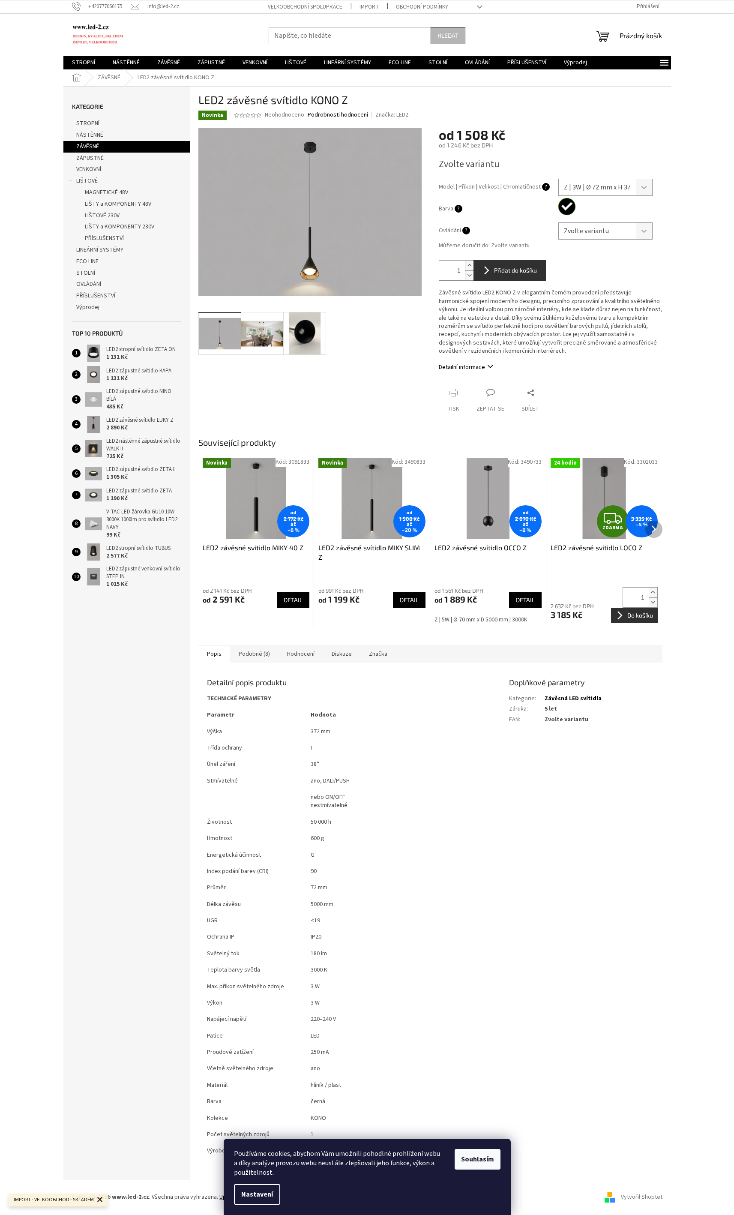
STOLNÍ (85, 273)
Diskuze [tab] (342, 654)
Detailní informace (462, 367)
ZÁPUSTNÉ (90, 158)
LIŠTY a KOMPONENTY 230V (119, 226)
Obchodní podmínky (422, 7)
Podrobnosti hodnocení (338, 115)
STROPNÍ (87, 123)
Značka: (391, 115)
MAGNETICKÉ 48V (106, 192)
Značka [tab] (378, 654)
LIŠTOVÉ (87, 181)
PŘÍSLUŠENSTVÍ (104, 238)
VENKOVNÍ (88, 169)
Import (369, 7)
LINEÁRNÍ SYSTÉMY (99, 250)
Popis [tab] (214, 654)
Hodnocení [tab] (301, 654)
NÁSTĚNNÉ (89, 135)
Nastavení (257, 1194)
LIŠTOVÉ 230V (102, 215)
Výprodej (87, 307)
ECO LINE (87, 261)
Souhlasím (477, 1159)
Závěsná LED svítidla (573, 698)
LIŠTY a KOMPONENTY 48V (118, 204)
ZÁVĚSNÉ (87, 146)
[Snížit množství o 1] (469, 275)
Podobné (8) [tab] (254, 654)
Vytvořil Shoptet (641, 1197)
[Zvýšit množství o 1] (469, 265)
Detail (293, 599)
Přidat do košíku (515, 270)
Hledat (447, 35)
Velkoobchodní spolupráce (305, 7)
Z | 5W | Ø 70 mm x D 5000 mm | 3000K (480, 619)
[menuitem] (83, 62)
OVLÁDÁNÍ (88, 284)
